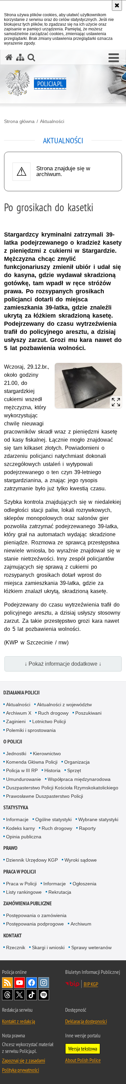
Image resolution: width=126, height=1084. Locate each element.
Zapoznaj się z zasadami (23, 1060)
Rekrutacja (59, 892)
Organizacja (77, 762)
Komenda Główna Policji (31, 762)
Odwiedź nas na (19, 982)
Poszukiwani (88, 713)
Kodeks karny (20, 828)
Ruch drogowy (53, 713)
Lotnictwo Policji (49, 721)
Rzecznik (15, 947)
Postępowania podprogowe (35, 924)
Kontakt (12, 935)
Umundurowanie (23, 779)
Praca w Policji (19, 871)
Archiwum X (18, 713)
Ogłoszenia (84, 883)
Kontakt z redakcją (18, 1021)
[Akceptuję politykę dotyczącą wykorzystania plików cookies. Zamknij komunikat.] (117, 5)
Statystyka (15, 807)
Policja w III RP (22, 770)
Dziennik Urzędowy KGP (32, 860)
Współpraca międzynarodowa (79, 779)
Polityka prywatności (20, 1069)
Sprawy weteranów (91, 947)
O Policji (12, 741)
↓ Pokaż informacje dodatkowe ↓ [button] (63, 664)
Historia (52, 770)
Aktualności (52, 121)
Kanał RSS (7, 982)
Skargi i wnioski (48, 947)
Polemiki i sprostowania (31, 730)
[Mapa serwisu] (20, 57)
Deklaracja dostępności (86, 1021)
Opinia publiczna (23, 836)
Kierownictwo (47, 753)
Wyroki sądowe (81, 860)
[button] (114, 58)
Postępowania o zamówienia (36, 915)
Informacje (17, 819)
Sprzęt (74, 770)
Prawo (10, 848)
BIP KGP (91, 984)
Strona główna (19, 121)
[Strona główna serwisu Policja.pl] (9, 57)
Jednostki (16, 753)
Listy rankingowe (24, 892)
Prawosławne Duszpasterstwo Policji (44, 796)
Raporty (87, 828)
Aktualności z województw (64, 704)
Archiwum (81, 924)
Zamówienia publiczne (27, 903)
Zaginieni (16, 721)
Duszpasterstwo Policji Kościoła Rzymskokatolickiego (62, 787)
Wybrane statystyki (98, 819)
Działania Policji (21, 692)
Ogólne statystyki (53, 819)
